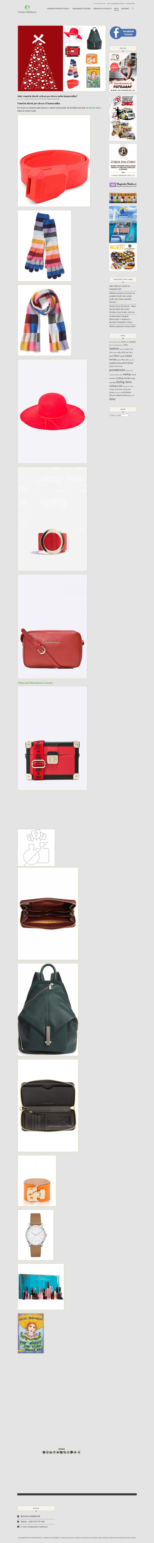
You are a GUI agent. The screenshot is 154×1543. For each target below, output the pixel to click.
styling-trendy (123, 378)
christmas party (116, 342)
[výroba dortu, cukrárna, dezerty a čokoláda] (123, 257)
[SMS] (71, 1452)
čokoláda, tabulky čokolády (100, 1538)
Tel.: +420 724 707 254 (99, 3)
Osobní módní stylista (67, 1538)
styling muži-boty (115, 389)
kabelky (115, 352)
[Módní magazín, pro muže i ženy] (123, 185)
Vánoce (112, 395)
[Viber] (64, 1452)
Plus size (125, 360)
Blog (116, 9)
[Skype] (61, 1452)
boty (110, 342)
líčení (111, 356)
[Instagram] (47, 1452)
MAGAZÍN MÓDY (130, 3)
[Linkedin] (51, 1452)
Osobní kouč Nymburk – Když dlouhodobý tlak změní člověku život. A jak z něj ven (122, 309)
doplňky (132, 342)
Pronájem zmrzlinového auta (82, 1538)
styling (127, 374)
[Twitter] (58, 1452)
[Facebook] (44, 1452)
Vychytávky (42, 99)
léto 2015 (122, 352)
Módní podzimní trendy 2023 (122, 326)
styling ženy (33, 99)
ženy (112, 399)
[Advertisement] (53, 812)
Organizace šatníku (81, 9)
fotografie (121, 349)
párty (121, 374)
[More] (79, 1452)
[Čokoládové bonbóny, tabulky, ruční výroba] (123, 160)
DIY (128, 342)
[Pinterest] (54, 1452)
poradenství (117, 370)
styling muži (115, 386)
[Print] (75, 1452)
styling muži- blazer (128, 386)
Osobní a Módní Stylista (58, 9)
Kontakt (125, 9)
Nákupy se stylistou (102, 9)
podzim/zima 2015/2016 (121, 363)
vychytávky (126, 392)
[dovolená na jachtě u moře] (123, 224)
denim (123, 342)
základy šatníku (122, 395)
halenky (127, 349)
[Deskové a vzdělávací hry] (123, 198)
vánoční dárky (94, 108)
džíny (126, 345)
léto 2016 (129, 352)
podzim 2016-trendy (115, 366)
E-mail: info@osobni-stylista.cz (116, 3)
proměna (116, 374)
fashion (114, 348)
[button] (133, 8)
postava (127, 370)
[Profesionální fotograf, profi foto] (123, 72)
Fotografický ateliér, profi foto (127, 1538)
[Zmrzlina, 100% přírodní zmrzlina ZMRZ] (123, 118)
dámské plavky (119, 345)
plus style (131, 360)
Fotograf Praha (113, 1538)
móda (122, 356)
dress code (112, 345)
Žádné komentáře (53, 99)
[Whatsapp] (68, 1452)
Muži (116, 356)
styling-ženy (124, 382)
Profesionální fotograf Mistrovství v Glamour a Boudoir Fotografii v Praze (120, 319)
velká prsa (117, 392)
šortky (133, 395)
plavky (119, 360)
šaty (129, 395)
